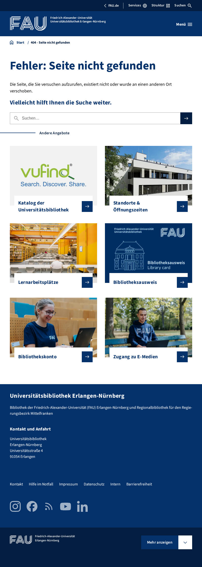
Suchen (180, 5)
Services (134, 5)
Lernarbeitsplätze (38, 282)
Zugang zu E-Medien (135, 356)
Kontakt (16, 484)
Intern (115, 484)
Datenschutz (94, 484)
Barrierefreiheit (139, 484)
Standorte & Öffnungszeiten (130, 206)
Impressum (68, 484)
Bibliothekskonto (37, 356)
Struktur (158, 5)
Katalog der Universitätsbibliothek (43, 206)
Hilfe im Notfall (41, 484)
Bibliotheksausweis (135, 282)
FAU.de (113, 5)
